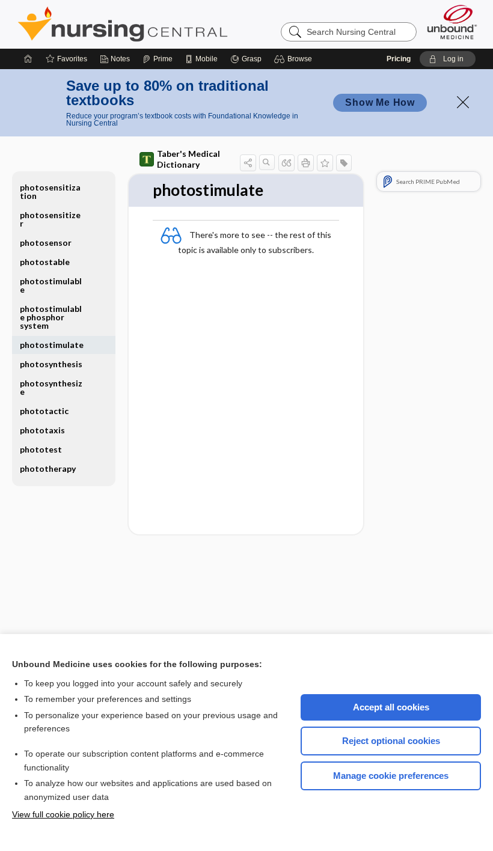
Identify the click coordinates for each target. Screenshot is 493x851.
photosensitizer (50, 219)
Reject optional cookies (391, 741)
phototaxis (42, 430)
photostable (45, 262)
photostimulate (52, 345)
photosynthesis (51, 364)
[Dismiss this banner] (463, 102)
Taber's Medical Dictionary (188, 158)
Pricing (399, 59)
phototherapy (48, 468)
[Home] (28, 59)
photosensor (46, 242)
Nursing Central (167, 24)
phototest (41, 449)
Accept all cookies (391, 707)
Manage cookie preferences (391, 775)
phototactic (44, 411)
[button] (295, 59)
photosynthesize (51, 387)
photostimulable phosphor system (51, 317)
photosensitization (50, 191)
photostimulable (51, 285)
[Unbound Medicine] (452, 22)
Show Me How (380, 102)
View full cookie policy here (63, 814)
